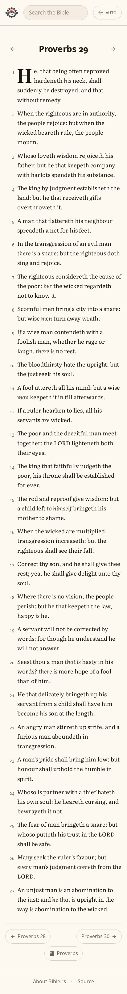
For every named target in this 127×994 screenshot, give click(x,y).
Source (86, 981)
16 (12, 532)
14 (12, 467)
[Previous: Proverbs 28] (12, 49)
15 (12, 499)
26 (12, 858)
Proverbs (67, 953)
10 (12, 365)
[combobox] (55, 12)
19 (12, 630)
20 (12, 662)
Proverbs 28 (32, 936)
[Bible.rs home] (11, 12)
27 (12, 891)
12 (12, 411)
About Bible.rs (49, 981)
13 (12, 434)
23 (12, 760)
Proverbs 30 (95, 936)
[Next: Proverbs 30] (113, 49)
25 (12, 825)
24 (12, 793)
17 (12, 565)
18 (12, 597)
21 (12, 695)
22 (12, 728)
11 (12, 388)
